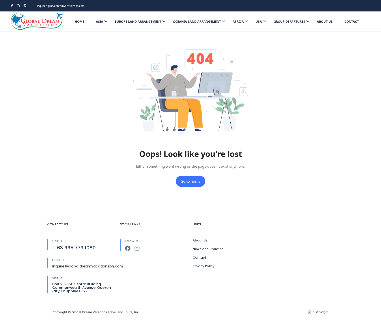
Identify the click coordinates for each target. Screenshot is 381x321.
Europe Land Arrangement (138, 21)
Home (79, 21)
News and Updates (208, 249)
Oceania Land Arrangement (197, 21)
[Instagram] (137, 248)
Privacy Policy (203, 266)
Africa (238, 21)
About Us (325, 21)
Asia (99, 21)
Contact (351, 21)
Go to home (190, 181)
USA (259, 21)
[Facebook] (128, 248)
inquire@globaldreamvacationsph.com (60, 6)
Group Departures (289, 21)
